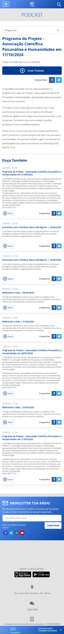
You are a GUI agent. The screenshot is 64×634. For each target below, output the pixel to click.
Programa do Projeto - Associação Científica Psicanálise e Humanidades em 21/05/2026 (32, 438)
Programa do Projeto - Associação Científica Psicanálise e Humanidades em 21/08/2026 (32, 173)
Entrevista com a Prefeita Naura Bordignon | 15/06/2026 (31, 259)
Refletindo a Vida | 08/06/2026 (18, 292)
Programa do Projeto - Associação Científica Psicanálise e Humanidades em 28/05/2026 (32, 352)
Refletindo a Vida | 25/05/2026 (18, 407)
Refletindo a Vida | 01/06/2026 (18, 321)
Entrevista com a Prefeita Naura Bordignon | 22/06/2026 (31, 227)
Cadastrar (53, 525)
